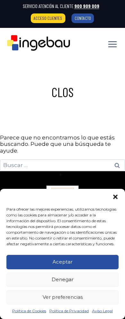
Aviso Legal (102, 310)
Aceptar (62, 262)
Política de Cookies (29, 310)
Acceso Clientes (48, 18)
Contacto (83, 18)
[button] (115, 197)
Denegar (62, 279)
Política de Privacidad (69, 310)
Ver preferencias (63, 297)
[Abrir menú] (112, 44)
